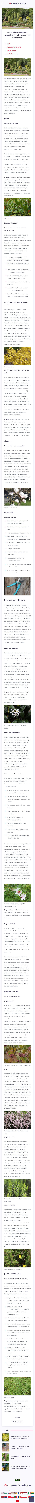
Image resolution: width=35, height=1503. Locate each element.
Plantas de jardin (17, 1422)
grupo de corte (11, 50)
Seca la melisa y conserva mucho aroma (20, 1457)
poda (8, 43)
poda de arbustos (12, 54)
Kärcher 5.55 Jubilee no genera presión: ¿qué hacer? (20, 1447)
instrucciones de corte (14, 47)
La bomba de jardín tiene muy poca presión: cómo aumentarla (21, 1467)
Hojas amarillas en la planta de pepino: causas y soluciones (20, 1437)
